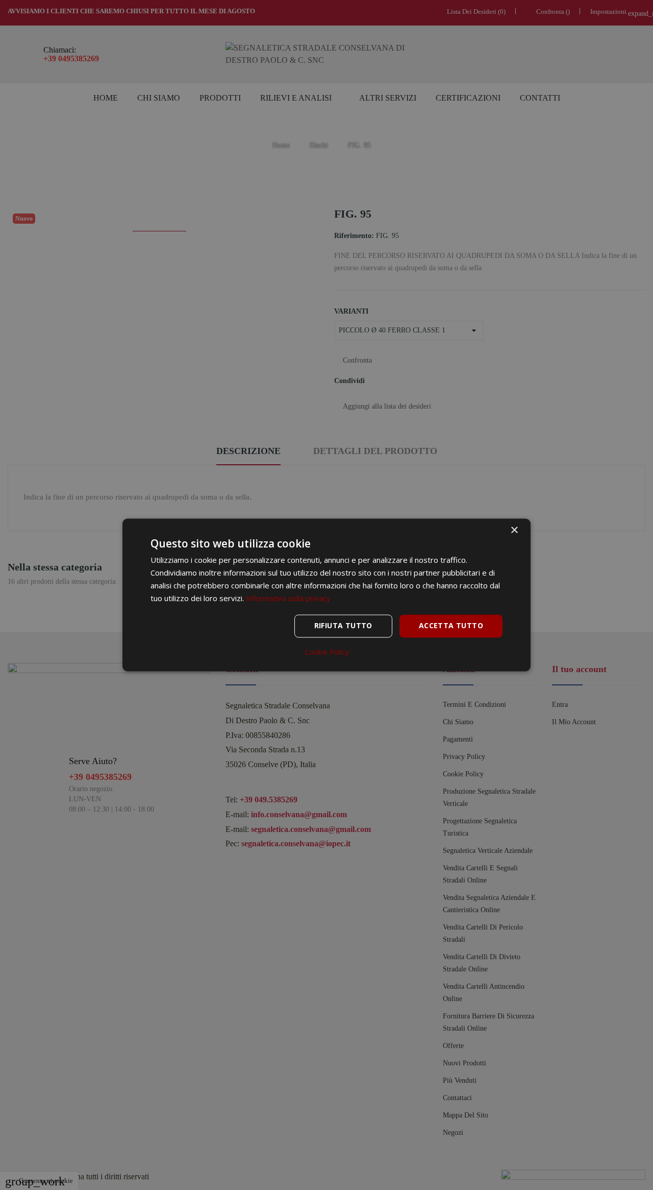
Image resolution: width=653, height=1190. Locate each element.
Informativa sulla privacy (288, 598)
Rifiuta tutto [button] (343, 626)
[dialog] (326, 594)
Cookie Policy (327, 652)
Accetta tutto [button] (451, 626)
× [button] (514, 530)
